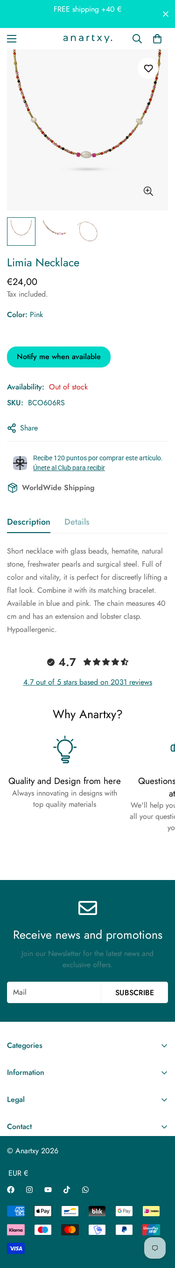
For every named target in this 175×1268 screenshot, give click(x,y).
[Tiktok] (66, 1189)
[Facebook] (10, 1189)
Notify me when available (59, 356)
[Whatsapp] (85, 1189)
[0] (157, 38)
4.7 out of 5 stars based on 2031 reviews (87, 682)
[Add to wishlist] (148, 68)
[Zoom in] (148, 191)
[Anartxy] (87, 38)
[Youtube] (48, 1189)
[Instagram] (29, 1189)
